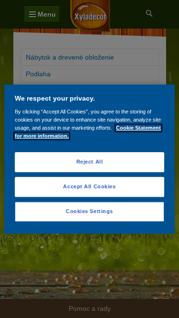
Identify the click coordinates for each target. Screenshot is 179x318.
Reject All (89, 162)
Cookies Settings (89, 211)
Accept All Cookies (89, 186)
